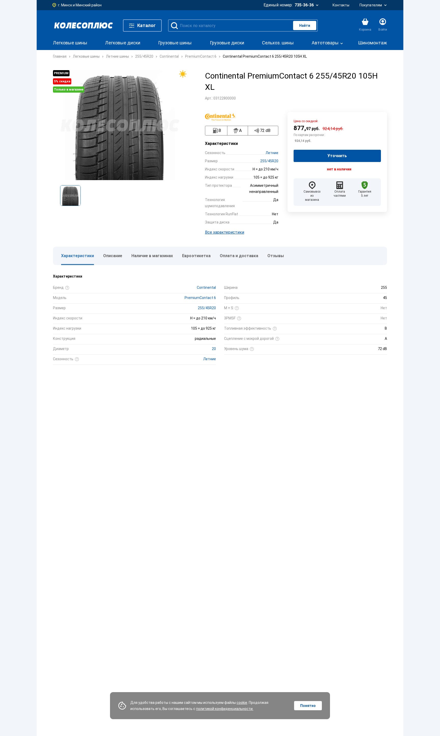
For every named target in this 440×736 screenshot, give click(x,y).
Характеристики (77, 255)
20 (214, 349)
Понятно (308, 706)
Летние (272, 153)
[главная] (83, 25)
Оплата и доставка (239, 255)
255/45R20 (269, 161)
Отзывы (275, 255)
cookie (242, 703)
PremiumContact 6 (200, 298)
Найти (304, 25)
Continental (206, 287)
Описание (112, 255)
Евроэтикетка (196, 255)
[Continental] (223, 117)
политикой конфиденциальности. (224, 709)
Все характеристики (224, 232)
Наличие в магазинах (152, 255)
